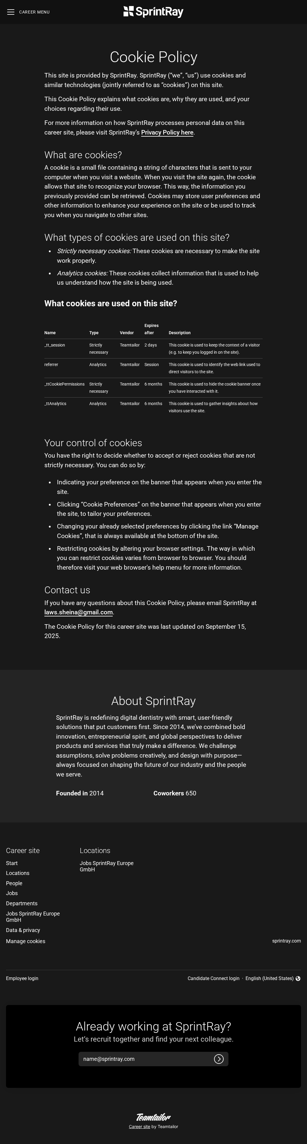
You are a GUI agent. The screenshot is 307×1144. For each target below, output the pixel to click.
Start (12, 863)
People (14, 883)
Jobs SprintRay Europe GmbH (33, 916)
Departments (21, 903)
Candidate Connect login (214, 978)
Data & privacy (23, 930)
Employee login (22, 978)
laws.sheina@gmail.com (78, 612)
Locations (17, 873)
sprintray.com (286, 941)
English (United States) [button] (270, 979)
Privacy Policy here (167, 132)
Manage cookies (25, 941)
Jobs (12, 893)
